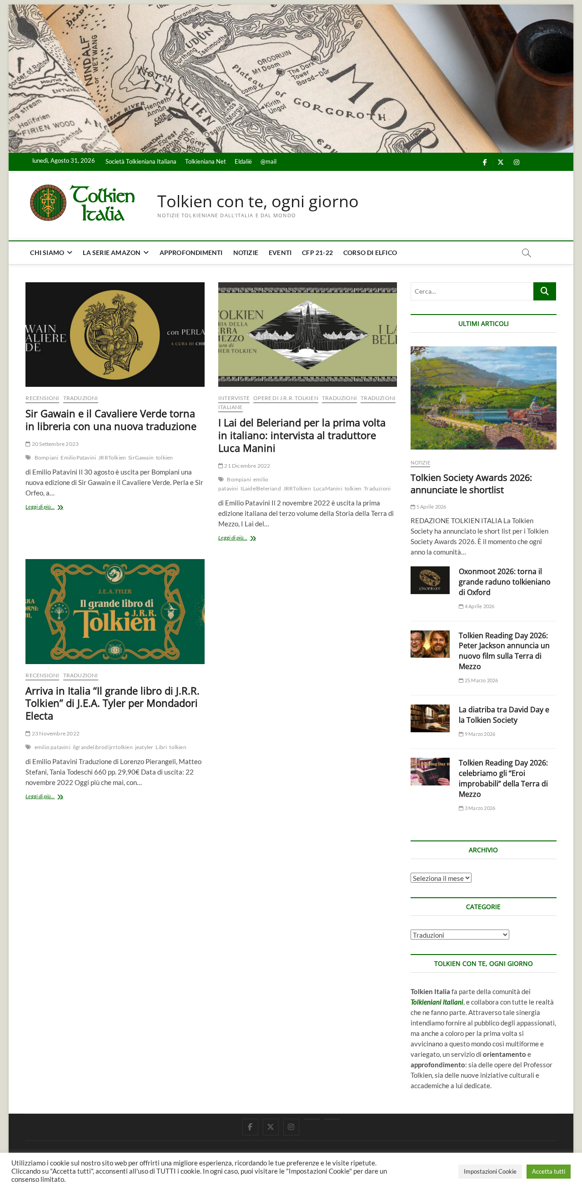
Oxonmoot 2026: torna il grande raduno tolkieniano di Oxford (505, 581)
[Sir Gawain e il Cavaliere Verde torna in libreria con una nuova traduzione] (114, 334)
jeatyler (144, 747)
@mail (268, 161)
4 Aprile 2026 (479, 606)
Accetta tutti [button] (548, 1171)
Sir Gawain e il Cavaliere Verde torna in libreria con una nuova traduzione (110, 419)
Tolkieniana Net (205, 161)
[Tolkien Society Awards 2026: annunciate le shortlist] (483, 398)
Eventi (280, 252)
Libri (161, 747)
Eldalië (243, 161)
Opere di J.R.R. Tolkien (285, 398)
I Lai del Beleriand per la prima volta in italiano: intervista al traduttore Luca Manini (302, 435)
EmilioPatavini (78, 457)
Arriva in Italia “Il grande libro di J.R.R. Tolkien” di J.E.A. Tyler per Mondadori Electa (112, 703)
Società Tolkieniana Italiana (140, 161)
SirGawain (141, 457)
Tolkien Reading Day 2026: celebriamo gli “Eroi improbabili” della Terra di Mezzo (503, 778)
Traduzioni (80, 398)
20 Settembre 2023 (55, 443)
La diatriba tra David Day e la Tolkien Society (504, 715)
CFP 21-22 (317, 252)
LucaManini (327, 488)
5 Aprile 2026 (431, 507)
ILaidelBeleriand (261, 488)
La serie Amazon (111, 252)
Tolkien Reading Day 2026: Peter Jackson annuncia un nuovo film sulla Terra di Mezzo (504, 651)
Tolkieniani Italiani (437, 1002)
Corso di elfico (370, 252)
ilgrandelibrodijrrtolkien (103, 747)
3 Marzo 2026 (479, 808)
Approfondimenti (191, 252)
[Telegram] (332, 1119)
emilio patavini (52, 747)
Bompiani (47, 457)
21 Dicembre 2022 (246, 465)
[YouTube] (312, 1119)
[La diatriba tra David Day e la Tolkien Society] (430, 718)
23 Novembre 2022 (55, 733)
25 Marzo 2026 (481, 680)
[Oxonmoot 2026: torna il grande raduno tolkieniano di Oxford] (430, 580)
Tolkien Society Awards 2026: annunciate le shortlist (471, 483)
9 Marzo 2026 (479, 734)
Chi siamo (47, 252)
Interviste (234, 398)
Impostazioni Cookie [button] (490, 1171)
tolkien (164, 457)
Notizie (245, 252)
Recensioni (42, 398)
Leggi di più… (51, 507)
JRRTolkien (112, 457)
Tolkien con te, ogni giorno (258, 201)
